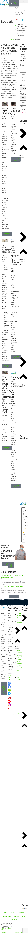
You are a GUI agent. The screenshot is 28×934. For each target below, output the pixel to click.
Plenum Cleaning (24, 481)
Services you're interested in (23, 93)
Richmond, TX (24, 225)
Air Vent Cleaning (24, 451)
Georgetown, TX (24, 424)
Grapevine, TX (24, 325)
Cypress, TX (24, 220)
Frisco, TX (24, 309)
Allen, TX (24, 284)
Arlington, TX (24, 269)
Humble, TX (24, 210)
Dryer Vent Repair (24, 494)
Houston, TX (24, 160)
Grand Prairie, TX (24, 319)
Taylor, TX (24, 401)
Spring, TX (24, 177)
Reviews (21, 912)
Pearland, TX (24, 187)
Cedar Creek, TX (24, 395)
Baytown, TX (24, 199)
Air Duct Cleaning (24, 444)
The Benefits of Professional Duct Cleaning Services (12, 576)
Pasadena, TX (24, 215)
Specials (16, 916)
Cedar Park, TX (24, 413)
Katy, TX (23, 165)
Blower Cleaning (24, 467)
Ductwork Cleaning (24, 457)
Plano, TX (24, 274)
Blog (23, 916)
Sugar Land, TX (24, 171)
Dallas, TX (24, 264)
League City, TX (24, 204)
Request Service (19, 932)
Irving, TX (24, 330)
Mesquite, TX (24, 345)
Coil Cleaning (24, 472)
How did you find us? (22, 85)
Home (12, 39)
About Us (13, 912)
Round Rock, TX (24, 407)
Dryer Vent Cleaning (24, 487)
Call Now (3, 932)
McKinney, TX (24, 340)
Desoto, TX (24, 299)
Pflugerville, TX (24, 429)
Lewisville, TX (24, 335)
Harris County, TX (24, 635)
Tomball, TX (24, 182)
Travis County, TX (24, 853)
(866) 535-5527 (9, 677)
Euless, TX (24, 304)
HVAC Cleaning (24, 462)
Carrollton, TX (24, 289)
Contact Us (14, 919)
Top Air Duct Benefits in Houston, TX (13, 586)
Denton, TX (24, 294)
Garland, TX (24, 314)
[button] (23, 1)
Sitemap (3, 928)
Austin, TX (24, 389)
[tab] (23, 142)
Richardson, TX (24, 350)
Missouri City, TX (24, 193)
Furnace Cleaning (24, 476)
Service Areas (7, 916)
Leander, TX (24, 419)
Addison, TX (24, 279)
